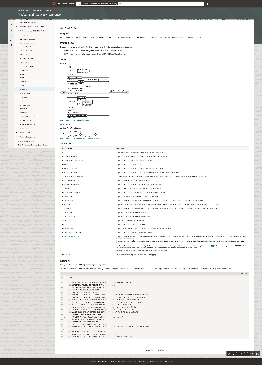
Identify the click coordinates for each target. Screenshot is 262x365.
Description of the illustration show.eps (74, 120)
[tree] (34, 82)
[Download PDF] (11, 40)
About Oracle (102, 362)
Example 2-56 (197, 248)
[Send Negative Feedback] (252, 353)
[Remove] (116, 3)
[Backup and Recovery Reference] (11, 35)
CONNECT (149, 269)
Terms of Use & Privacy (140, 362)
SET (104, 54)
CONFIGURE (93, 38)
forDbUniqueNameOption (70, 236)
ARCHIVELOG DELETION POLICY (141, 160)
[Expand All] (11, 30)
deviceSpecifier (83, 176)
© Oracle (93, 362)
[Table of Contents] (11, 25)
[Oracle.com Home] (54, 3)
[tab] (150, 273)
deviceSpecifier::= (67, 124)
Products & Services (124, 362)
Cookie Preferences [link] (156, 362)
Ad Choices (168, 362)
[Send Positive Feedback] (257, 353)
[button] (59, 3)
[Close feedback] (229, 353)
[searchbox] (160, 4)
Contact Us (112, 362)
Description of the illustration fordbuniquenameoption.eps (81, 138)
